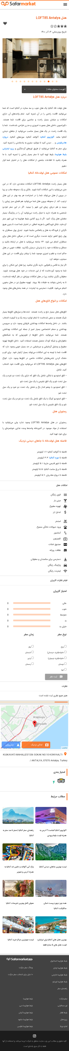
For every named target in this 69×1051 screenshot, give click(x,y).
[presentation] (63, 58)
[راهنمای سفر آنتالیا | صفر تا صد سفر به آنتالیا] (18, 809)
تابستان (28, 652)
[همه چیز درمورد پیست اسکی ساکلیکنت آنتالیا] (50, 882)
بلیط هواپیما (28, 998)
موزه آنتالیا (54, 458)
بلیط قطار (63, 1012)
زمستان (28, 664)
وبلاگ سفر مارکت (26, 967)
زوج (62, 647)
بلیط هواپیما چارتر (60, 968)
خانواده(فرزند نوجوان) (56, 658)
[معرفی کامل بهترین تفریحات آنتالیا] (18, 882)
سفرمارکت (63, 998)
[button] (57, 81)
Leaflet (64, 747)
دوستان (61, 664)
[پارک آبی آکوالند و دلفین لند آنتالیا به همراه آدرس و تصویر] (18, 845)
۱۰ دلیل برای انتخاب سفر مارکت (20, 974)
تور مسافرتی (62, 1005)
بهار (29, 647)
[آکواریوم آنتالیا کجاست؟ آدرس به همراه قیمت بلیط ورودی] (50, 809)
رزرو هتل (63, 1019)
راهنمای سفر (62, 988)
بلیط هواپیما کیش (26, 1012)
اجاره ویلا (63, 1026)
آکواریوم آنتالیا (47, 137)
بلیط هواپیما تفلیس (25, 1026)
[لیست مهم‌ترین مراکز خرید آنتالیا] (18, 918)
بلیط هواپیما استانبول (58, 961)
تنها (62, 670)
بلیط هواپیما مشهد (25, 1019)
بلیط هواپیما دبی (26, 1005)
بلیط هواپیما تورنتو (60, 981)
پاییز (29, 658)
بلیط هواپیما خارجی (59, 975)
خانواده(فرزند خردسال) (55, 652)
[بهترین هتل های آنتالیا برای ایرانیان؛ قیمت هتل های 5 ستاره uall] (50, 918)
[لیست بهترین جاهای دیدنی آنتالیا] (50, 845)
